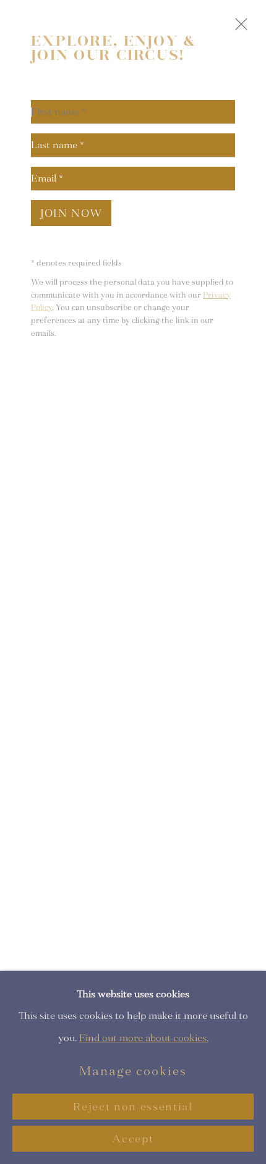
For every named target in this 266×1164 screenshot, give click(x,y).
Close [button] (238, 29)
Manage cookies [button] (133, 1071)
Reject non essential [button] (132, 1107)
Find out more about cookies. (143, 1037)
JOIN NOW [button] (71, 213)
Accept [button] (132, 1139)
